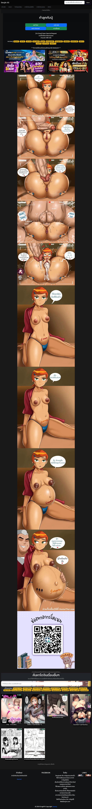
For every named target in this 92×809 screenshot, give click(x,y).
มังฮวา (10, 7)
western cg (53, 43)
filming (42, 41)
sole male (29, 41)
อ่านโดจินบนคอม (41, 7)
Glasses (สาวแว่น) (46, 690)
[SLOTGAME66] (67, 66)
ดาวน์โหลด (56, 28)
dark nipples (36, 41)
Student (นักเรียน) (37, 688)
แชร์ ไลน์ (35, 25)
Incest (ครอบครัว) (73, 688)
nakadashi (66, 41)
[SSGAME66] (24, 66)
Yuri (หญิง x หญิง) (74, 690)
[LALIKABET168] (24, 55)
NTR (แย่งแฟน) (84, 690)
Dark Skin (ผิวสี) (36, 690)
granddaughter (50, 41)
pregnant (38, 43)
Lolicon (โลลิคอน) (27, 688)
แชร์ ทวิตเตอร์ (36, 28)
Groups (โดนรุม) (83, 688)
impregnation (59, 41)
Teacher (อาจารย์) (56, 690)
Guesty (55, 806)
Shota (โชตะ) (64, 688)
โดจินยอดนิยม (18, 7)
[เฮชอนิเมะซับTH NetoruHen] (88, 775)
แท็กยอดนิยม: (8, 688)
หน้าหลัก (3, 7)
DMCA (49, 7)
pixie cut (82, 41)
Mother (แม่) (46, 688)
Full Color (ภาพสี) (55, 688)
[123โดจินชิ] (80, 775)
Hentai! (19, 779)
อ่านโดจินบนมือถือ (29, 7)
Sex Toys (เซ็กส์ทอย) (16, 690)
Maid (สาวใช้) (65, 690)
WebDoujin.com (65, 801)
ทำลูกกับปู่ (46, 17)
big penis (16, 41)
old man (22, 41)
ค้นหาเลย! (87, 684)
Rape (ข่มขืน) (7, 690)
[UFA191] (67, 55)
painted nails (74, 41)
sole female (45, 43)
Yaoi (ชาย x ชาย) (17, 688)
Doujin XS (5, 2)
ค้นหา (88, 2)
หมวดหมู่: (10, 41)
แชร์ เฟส (56, 25)
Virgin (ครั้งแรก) (27, 690)
